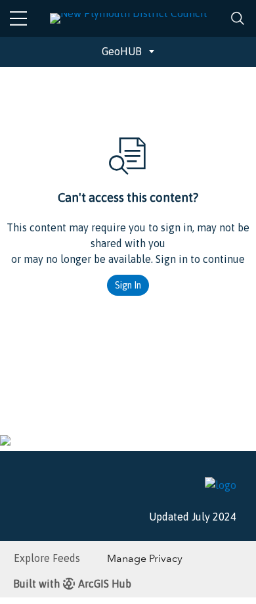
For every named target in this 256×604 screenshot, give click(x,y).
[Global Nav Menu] (18, 18)
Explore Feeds (47, 558)
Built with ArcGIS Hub (72, 584)
